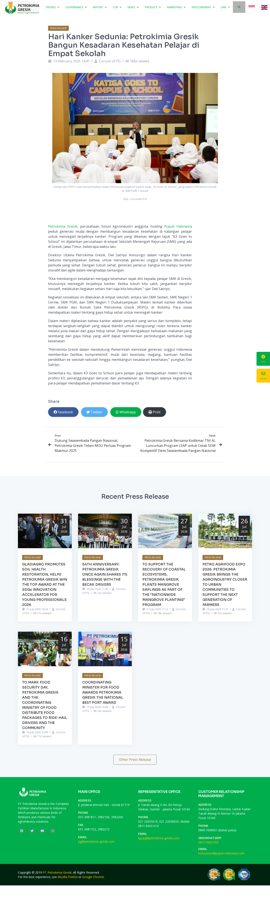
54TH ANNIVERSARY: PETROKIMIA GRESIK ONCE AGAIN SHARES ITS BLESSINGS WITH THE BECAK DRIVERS (104, 574)
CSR (116, 7)
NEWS (132, 7)
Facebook (65, 412)
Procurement (202, 7)
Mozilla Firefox (68, 877)
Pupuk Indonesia (178, 226)
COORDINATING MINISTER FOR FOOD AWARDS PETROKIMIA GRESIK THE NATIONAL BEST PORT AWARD (102, 692)
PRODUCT (151, 7)
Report (98, 7)
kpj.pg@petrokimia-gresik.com (158, 838)
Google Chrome (93, 877)
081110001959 (208, 842)
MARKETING (175, 7)
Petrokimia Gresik (62, 226)
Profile (51, 7)
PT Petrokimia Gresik (57, 872)
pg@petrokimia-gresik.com (96, 841)
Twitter (96, 412)
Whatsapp (128, 412)
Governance (75, 7)
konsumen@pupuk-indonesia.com (221, 853)
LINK (224, 7)
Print (157, 412)
